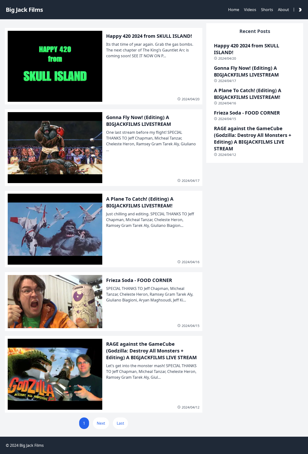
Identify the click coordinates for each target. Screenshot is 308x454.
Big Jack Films (31, 445)
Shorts (267, 9)
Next (101, 423)
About (283, 9)
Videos (250, 9)
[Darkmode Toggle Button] (299, 9)
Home (233, 9)
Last (120, 423)
